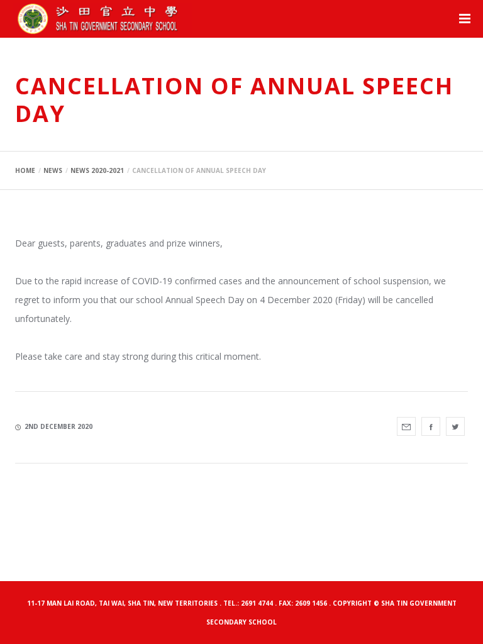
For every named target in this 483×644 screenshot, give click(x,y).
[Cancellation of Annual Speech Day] (406, 426)
